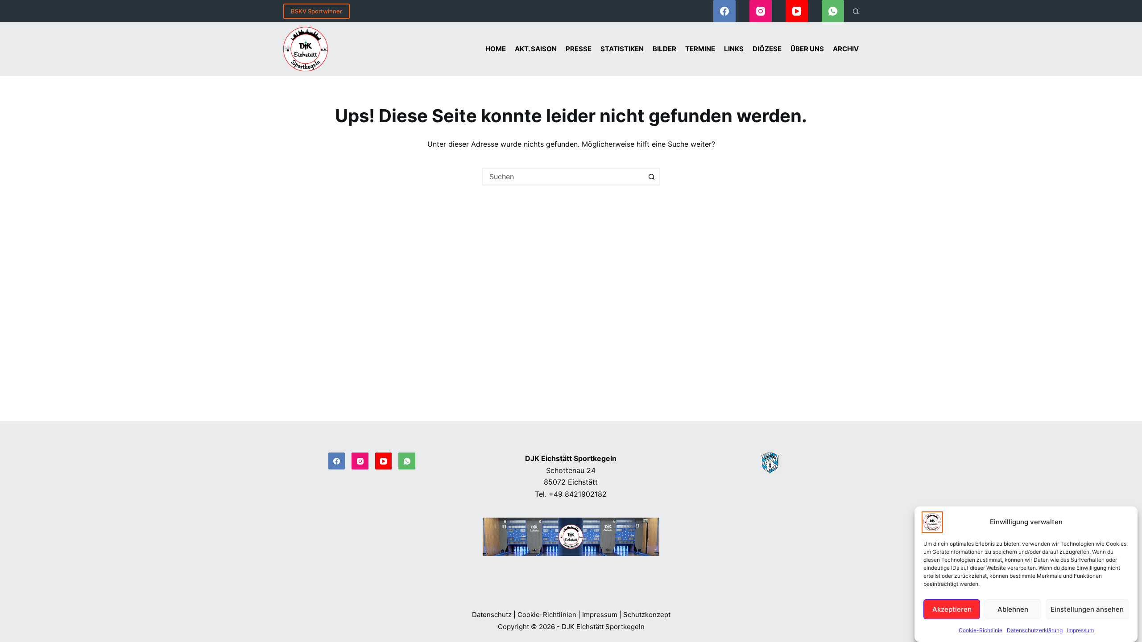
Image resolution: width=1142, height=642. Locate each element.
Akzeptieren (952, 609)
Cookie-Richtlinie (980, 630)
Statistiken (622, 49)
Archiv (846, 49)
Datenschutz (492, 614)
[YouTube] (797, 11)
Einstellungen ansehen (1087, 609)
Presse (579, 49)
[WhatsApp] (833, 11)
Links (734, 49)
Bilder (664, 49)
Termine (700, 49)
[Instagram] (760, 11)
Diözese (767, 49)
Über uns (807, 49)
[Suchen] (856, 11)
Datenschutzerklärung (1035, 630)
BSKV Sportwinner (316, 11)
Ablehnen (1012, 609)
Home (495, 49)
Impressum (1080, 630)
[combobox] (563, 176)
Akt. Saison (536, 49)
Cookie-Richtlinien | (548, 614)
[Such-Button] (651, 177)
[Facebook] (724, 11)
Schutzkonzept (646, 614)
